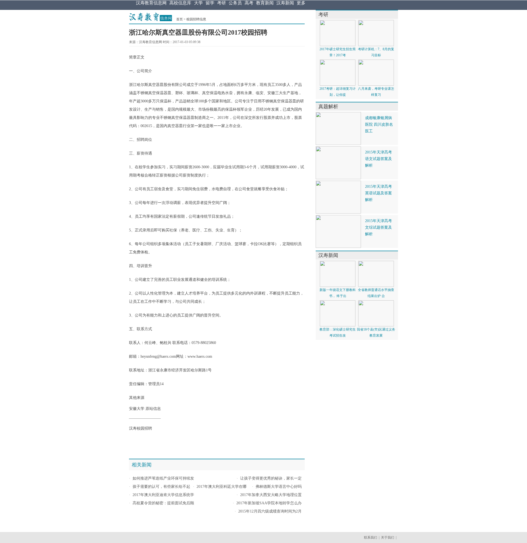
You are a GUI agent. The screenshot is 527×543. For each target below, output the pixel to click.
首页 (179, 19)
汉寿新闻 (285, 3)
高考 (249, 3)
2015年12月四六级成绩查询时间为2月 (270, 511)
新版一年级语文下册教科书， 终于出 (337, 293)
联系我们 (370, 537)
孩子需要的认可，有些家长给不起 (161, 487)
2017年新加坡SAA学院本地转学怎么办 (269, 503)
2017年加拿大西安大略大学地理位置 (271, 495)
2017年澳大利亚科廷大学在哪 (221, 487)
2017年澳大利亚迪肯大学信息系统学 (163, 495)
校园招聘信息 (196, 19)
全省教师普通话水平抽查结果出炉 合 (376, 293)
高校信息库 (180, 3)
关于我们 (387, 537)
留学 (210, 3)
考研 (221, 3)
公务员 (235, 3)
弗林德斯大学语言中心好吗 (279, 487)
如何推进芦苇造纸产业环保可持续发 (163, 478)
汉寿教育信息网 (151, 3)
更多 (301, 3)
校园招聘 (144, 428)
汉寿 (133, 428)
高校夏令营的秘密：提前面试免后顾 (163, 503)
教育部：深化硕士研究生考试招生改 (337, 332)
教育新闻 (265, 3)
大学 (198, 3)
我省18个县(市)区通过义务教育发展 (376, 332)
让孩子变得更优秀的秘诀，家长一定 (271, 478)
